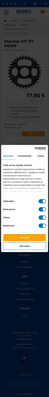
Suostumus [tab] (8, 156)
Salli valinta (24, 246)
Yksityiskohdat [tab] (24, 156)
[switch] (42, 209)
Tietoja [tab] (41, 156)
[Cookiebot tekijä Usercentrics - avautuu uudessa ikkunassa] (35, 148)
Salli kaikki (24, 237)
